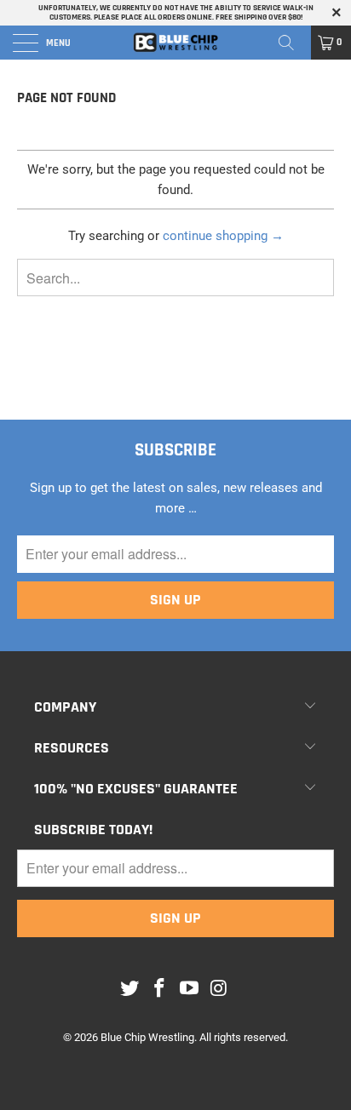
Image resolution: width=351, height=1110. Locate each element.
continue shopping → (223, 235)
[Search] (292, 42)
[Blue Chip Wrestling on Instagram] (219, 989)
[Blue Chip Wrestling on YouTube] (190, 989)
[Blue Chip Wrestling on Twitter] (130, 989)
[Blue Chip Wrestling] (175, 43)
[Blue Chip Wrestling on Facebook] (160, 989)
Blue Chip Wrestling (147, 1037)
